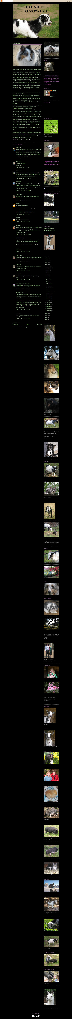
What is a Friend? (50, 292)
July (47, 278)
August (48, 302)
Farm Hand (48, 298)
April (47, 272)
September (49, 304)
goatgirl (17, 194)
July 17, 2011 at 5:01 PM (23, 318)
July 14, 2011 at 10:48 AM (23, 190)
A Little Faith (49, 285)
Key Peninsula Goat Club (49, 230)
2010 (46, 262)
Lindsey (50, 134)
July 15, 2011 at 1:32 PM (23, 251)
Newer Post (15, 324)
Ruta (17, 217)
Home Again (49, 296)
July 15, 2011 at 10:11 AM (23, 234)
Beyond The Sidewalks (36, 9)
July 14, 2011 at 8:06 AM (23, 158)
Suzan (17, 161)
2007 (46, 256)
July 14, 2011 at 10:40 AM (23, 178)
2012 (46, 313)
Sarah (17, 225)
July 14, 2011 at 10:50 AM (23, 200)
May (47, 274)
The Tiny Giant (49, 294)
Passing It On (49, 300)
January (48, 266)
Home (27, 324)
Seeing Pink (49, 279)
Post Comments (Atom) (24, 327)
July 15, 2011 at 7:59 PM (23, 279)
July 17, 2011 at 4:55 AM (23, 309)
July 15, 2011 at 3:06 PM (23, 261)
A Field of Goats (49, 283)
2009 (46, 260)
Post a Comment (16, 322)
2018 (46, 319)
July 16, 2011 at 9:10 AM (23, 288)
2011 (46, 264)
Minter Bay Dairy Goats (49, 228)
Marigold (18, 170)
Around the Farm (50, 287)
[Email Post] (29, 139)
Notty (47, 289)
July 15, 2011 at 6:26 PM (23, 270)
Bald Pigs (48, 281)
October (48, 306)
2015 (46, 317)
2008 (46, 258)
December (48, 310)
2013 (46, 315)
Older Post (39, 324)
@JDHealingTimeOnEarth (21, 283)
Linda (17, 313)
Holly (17, 203)
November (48, 308)
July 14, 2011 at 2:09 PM (23, 214)
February (48, 267)
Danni (17, 181)
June (47, 276)
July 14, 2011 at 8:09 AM (23, 167)
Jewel (17, 147)
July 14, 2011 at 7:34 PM (23, 221)
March (48, 270)
